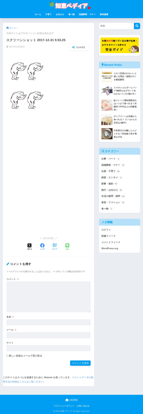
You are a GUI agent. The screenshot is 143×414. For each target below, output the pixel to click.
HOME (73, 400)
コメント (12, 279)
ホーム (38, 14)
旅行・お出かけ (111, 190)
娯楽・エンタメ (111, 177)
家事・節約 (109, 183)
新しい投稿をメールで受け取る (25, 355)
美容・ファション (112, 202)
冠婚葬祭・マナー (87, 14)
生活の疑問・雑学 (113, 196)
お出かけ (60, 14)
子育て (48, 14)
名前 (10, 317)
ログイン (106, 229)
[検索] (137, 26)
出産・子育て (110, 171)
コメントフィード (110, 242)
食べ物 (71, 14)
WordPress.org (109, 248)
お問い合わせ (83, 406)
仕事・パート (110, 158)
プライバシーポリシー (64, 406)
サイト (10, 342)
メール (11, 330)
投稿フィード (108, 236)
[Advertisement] (29, 144)
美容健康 (104, 14)
